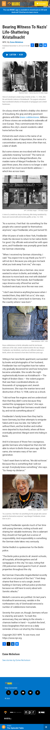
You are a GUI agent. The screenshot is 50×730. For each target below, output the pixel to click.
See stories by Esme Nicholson (16, 660)
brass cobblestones (29, 117)
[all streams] (47, 727)
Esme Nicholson (16, 42)
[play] (3, 727)
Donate (42, 4)
